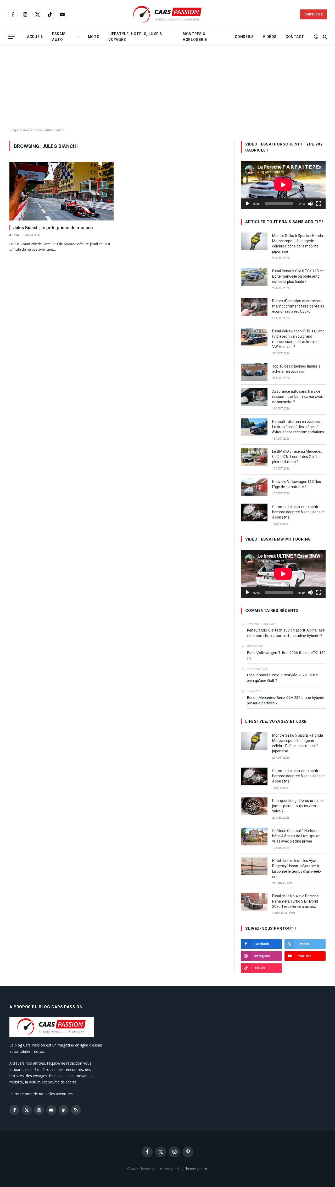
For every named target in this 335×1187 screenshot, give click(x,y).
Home (36, 130)
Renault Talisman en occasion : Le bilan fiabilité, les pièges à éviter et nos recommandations (298, 426)
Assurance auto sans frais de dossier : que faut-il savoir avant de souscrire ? (298, 396)
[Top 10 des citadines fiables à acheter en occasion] (254, 372)
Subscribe (314, 14)
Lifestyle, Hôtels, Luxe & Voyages (135, 37)
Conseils (244, 37)
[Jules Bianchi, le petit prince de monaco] (61, 191)
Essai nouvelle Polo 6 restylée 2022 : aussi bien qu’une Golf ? (282, 677)
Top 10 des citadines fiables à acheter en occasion (296, 369)
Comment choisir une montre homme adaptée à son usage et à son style (298, 512)
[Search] (324, 37)
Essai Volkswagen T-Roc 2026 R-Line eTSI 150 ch (286, 655)
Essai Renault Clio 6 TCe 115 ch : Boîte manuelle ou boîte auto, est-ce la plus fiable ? (298, 276)
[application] (283, 185)
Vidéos (270, 37)
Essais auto (59, 37)
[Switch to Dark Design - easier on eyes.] (315, 36)
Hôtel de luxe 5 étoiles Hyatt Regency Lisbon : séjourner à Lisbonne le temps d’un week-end (296, 868)
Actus (14, 235)
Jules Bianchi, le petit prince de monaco (53, 227)
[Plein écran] (318, 203)
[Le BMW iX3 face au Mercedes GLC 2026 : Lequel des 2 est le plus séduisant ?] (254, 457)
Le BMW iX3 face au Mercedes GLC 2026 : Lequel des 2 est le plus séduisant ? (297, 456)
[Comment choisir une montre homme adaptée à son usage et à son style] (254, 512)
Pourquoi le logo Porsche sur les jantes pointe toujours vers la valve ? (298, 805)
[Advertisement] (167, 86)
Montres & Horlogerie (195, 37)
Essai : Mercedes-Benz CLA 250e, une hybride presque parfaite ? (285, 700)
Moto (94, 37)
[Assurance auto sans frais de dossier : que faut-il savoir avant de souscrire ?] (254, 397)
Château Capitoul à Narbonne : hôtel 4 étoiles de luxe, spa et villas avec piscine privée (297, 836)
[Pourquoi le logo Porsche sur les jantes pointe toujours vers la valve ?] (254, 806)
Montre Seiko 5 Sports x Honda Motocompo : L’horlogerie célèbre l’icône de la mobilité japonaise (297, 243)
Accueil (35, 37)
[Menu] (11, 37)
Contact (295, 37)
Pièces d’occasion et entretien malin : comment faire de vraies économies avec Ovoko (298, 306)
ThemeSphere (195, 1168)
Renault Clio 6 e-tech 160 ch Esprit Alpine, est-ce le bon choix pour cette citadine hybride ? (286, 633)
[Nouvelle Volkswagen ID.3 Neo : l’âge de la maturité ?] (254, 487)
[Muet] (310, 203)
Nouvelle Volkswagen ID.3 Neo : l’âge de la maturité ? (297, 484)
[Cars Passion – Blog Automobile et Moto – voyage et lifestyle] (167, 14)
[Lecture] (247, 203)
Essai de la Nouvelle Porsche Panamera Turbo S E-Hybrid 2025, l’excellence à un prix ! (295, 901)
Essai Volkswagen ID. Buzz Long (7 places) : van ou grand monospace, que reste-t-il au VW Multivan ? (298, 339)
